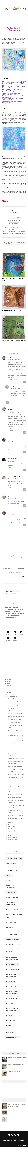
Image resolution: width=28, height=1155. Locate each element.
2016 (8, 841)
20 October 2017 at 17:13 (17, 388)
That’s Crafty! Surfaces (10, 1015)
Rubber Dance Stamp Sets (11, 924)
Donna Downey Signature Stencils (13, 873)
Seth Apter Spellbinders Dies (11, 929)
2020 (8, 685)
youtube (21, 634)
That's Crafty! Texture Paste (11, 986)
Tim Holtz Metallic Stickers (11, 1032)
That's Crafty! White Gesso (11, 991)
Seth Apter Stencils (10, 932)
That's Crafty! (20, 946)
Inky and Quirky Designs (16, 439)
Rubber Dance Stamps (10, 927)
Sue (9, 496)
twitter (14, 634)
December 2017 (11, 694)
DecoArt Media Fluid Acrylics (12, 870)
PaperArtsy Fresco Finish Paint (12, 909)
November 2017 (11, 696)
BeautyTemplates (15, 1140)
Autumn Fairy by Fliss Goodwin (12, 310)
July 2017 (10, 826)
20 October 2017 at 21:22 (14, 412)
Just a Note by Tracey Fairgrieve (15, 746)
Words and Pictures (15, 458)
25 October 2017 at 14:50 (14, 514)
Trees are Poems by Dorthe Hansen (16, 758)
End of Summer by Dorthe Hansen (15, 787)
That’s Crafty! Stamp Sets (11, 1010)
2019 (8, 688)
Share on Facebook (14, 217)
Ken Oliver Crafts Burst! (11, 890)
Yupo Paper (18, 1039)
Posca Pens (8, 914)
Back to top (21, 1145)
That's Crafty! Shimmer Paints (12, 974)
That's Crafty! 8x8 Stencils (11, 951)
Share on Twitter (15, 220)
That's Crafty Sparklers (10, 946)
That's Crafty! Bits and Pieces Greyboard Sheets (14, 954)
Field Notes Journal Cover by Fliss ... (14, 341)
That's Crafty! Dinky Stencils (12, 964)
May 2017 (10, 831)
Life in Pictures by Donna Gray (15, 713)
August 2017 (11, 824)
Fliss (12, 386)
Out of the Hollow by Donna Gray (15, 740)
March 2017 (11, 835)
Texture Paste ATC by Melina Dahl (15, 722)
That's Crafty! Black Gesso (11, 957)
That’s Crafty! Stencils (10, 1013)
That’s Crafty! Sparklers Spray (12, 1008)
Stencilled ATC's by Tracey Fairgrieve (16, 774)
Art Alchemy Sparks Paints (11, 858)
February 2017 (11, 837)
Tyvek (19, 1037)
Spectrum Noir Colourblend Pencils (13, 934)
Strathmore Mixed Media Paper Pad (13, 944)
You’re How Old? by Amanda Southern (17, 1118)
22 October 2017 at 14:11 (14, 461)
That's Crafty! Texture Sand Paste (13, 988)
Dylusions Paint (9, 875)
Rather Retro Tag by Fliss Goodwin (16, 716)
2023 (8, 679)
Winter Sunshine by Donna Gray (15, 766)
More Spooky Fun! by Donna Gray (15, 794)
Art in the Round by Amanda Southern (17, 1057)
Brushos (20, 858)
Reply (25, 381)
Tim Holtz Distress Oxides (11, 1022)
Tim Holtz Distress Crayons (11, 1020)
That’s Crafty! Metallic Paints (12, 998)
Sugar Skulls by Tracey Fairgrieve (15, 719)
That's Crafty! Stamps (10, 979)
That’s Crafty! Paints (10, 1003)
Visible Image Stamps (10, 1039)
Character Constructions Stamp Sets (13, 863)
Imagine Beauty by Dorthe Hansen (15, 815)
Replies (8, 383)
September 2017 (12, 822)
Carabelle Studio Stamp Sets (11, 860)
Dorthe (10, 357)
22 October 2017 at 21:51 (14, 478)
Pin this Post (15, 223)
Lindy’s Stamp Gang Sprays (11, 892)
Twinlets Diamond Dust (11, 1037)
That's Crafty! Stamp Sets (11, 976)
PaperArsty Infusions (10, 902)
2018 (8, 690)
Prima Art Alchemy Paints (17, 914)
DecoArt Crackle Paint (10, 868)
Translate (16, 593)
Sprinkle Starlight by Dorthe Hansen (16, 705)
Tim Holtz (19, 1015)
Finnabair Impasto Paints (11, 877)
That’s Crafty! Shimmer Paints (18, 233)
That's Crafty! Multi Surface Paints (13, 969)
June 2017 (10, 828)
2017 (8, 692)
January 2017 (11, 839)
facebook (8, 634)
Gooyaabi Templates (7, 1143)
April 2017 (10, 833)
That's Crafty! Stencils (10, 981)
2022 (8, 681)
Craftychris (12, 512)
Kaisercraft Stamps (10, 885)
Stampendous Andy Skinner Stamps (13, 939)
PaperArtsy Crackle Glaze (11, 904)
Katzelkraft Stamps (10, 887)
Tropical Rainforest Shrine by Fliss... (12, 279)
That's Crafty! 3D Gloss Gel (11, 949)
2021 (8, 683)
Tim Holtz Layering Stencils (11, 1030)
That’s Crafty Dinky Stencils (11, 993)
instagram (15, 640)
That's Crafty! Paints (10, 971)
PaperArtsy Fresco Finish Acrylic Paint (14, 907)
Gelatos (19, 877)
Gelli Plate (8, 880)
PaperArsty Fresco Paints (11, 899)
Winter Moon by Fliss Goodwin (15, 743)
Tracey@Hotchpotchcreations (17, 409)
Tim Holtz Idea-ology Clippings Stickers (14, 1027)
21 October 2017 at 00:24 (14, 441)
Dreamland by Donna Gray (14, 1071)
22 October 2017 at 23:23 (14, 498)
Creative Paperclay (10, 865)
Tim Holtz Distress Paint (11, 1025)
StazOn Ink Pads (9, 941)
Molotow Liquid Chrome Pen (12, 897)
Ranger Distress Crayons (11, 922)
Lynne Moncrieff (14, 476)
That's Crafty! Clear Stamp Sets (12, 959)
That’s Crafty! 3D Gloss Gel (11, 996)
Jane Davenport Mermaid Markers (13, 882)
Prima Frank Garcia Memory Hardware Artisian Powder (14, 917)
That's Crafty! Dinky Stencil (11, 962)
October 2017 (11, 698)
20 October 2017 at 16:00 (14, 359)
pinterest (8, 640)
